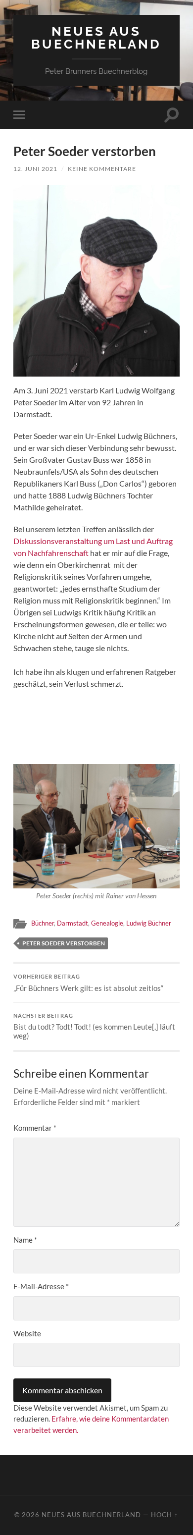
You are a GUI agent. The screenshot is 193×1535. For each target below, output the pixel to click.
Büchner (42, 923)
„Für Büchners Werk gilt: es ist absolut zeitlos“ (88, 983)
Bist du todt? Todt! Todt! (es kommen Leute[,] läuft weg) (94, 1027)
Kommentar (34, 1127)
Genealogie (107, 923)
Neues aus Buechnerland (96, 37)
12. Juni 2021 (35, 168)
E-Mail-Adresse (41, 1286)
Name (25, 1239)
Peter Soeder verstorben (63, 943)
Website (27, 1333)
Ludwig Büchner (148, 923)
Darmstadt (72, 923)
